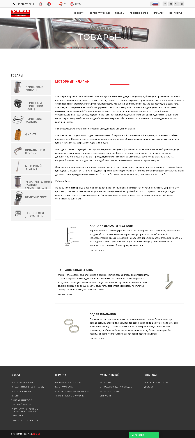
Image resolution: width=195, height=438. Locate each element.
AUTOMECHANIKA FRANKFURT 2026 (72, 391)
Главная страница (78, 48)
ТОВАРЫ (119, 13)
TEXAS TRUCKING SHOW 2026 (69, 396)
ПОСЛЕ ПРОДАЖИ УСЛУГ (156, 382)
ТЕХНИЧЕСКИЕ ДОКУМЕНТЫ (24, 420)
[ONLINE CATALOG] (72, 3)
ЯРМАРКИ (158, 13)
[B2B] (49, 3)
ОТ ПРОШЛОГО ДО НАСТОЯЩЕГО (116, 387)
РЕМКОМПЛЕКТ (18, 416)
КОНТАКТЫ (175, 13)
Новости (78, 13)
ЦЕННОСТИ (105, 396)
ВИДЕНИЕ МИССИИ (109, 391)
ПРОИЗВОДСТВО (139, 13)
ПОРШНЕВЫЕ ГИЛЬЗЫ (22, 382)
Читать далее (97, 250)
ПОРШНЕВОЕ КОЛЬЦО (21, 391)
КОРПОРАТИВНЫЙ (99, 13)
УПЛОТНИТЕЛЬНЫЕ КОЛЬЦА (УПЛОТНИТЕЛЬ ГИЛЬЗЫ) (25, 410)
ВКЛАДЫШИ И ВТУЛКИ (22, 400)
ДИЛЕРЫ (148, 387)
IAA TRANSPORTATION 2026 (68, 382)
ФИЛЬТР (14, 396)
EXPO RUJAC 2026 (64, 387)
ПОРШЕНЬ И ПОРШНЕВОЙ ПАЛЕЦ (27, 387)
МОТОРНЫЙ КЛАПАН (116, 48)
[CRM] (60, 3)
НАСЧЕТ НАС (106, 382)
